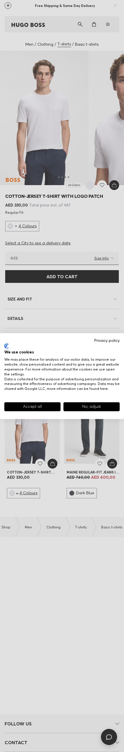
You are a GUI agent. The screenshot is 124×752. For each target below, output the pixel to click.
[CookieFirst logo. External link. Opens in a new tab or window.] (6, 346)
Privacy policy (107, 340)
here (104, 388)
